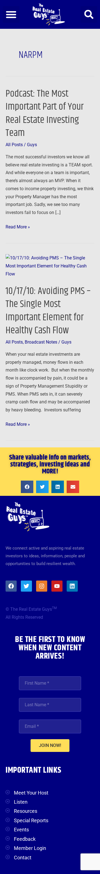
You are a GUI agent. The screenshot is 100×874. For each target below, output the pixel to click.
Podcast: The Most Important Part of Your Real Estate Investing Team (45, 113)
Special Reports (31, 820)
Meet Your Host (31, 793)
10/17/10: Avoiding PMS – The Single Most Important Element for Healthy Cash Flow (48, 310)
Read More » (18, 226)
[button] (11, 14)
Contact (22, 857)
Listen (21, 802)
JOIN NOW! (50, 745)
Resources (25, 811)
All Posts (14, 144)
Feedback (25, 839)
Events (21, 829)
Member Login (30, 848)
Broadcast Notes (41, 342)
